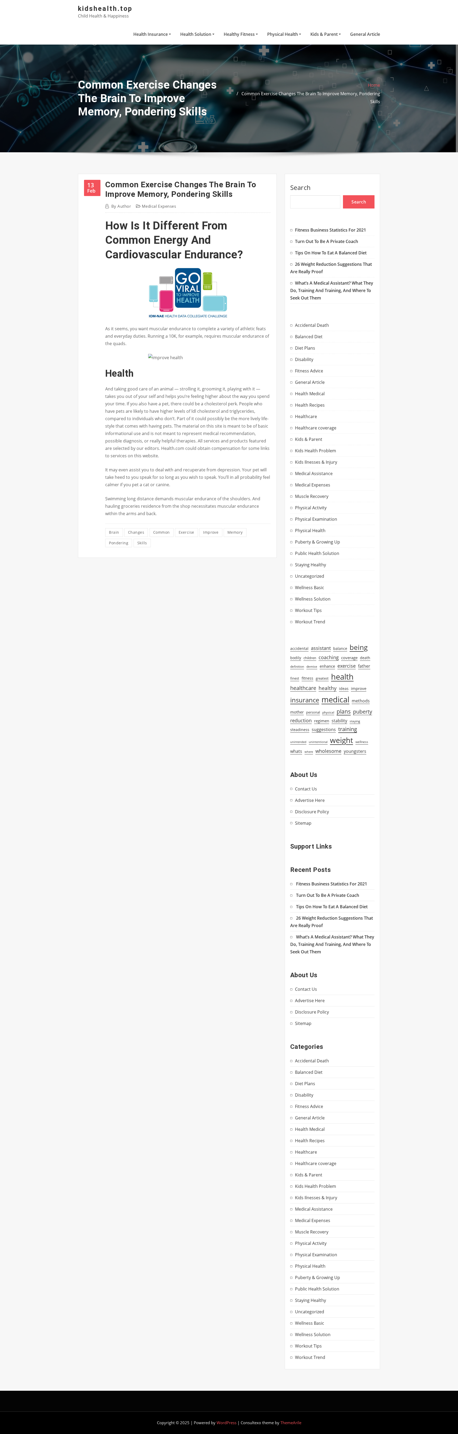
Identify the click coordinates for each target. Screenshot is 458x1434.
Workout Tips (308, 610)
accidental (299, 648)
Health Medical (310, 394)
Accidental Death (312, 325)
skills (142, 542)
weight (341, 740)
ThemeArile (290, 1422)
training (347, 729)
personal (313, 712)
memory (235, 532)
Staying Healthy (310, 565)
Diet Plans (305, 348)
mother (297, 712)
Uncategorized (309, 576)
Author (121, 206)
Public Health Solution (317, 553)
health (342, 676)
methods (361, 701)
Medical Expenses (159, 206)
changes (136, 532)
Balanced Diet (309, 337)
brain (114, 532)
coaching (329, 657)
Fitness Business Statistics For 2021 (330, 230)
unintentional (318, 742)
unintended (298, 742)
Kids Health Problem (315, 451)
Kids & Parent (324, 34)
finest (294, 678)
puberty (362, 711)
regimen (321, 720)
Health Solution (196, 34)
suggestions (324, 729)
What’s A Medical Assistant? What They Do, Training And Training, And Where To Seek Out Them (331, 290)
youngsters (355, 751)
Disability (304, 359)
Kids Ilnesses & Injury (316, 462)
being (359, 647)
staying (355, 721)
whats (296, 751)
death (365, 657)
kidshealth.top (105, 8)
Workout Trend (310, 622)
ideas (344, 688)
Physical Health (283, 34)
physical (328, 712)
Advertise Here (310, 800)
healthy (328, 688)
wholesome (328, 751)
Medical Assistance (314, 473)
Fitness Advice (309, 371)
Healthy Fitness (240, 34)
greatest (322, 678)
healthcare (303, 688)
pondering (118, 542)
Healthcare (306, 416)
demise (311, 666)
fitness (307, 678)
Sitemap (303, 823)
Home (374, 85)
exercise (186, 532)
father (364, 666)
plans (344, 711)
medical (335, 699)
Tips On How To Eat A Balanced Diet (331, 253)
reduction (301, 720)
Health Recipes (310, 405)
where (309, 752)
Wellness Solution (313, 599)
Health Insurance (151, 34)
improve (210, 532)
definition (297, 666)
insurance (304, 700)
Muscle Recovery (311, 496)
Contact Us (306, 789)
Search (300, 187)
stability (339, 721)
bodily (295, 657)
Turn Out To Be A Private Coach (326, 241)
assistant (321, 648)
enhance (327, 666)
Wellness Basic (309, 587)
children (309, 657)
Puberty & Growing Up (317, 542)
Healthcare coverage (315, 428)
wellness (361, 742)
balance (340, 648)
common (161, 532)
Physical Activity (311, 508)
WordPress (226, 1422)
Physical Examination (316, 519)
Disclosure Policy (312, 812)
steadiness (299, 729)
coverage (349, 657)
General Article (365, 34)
